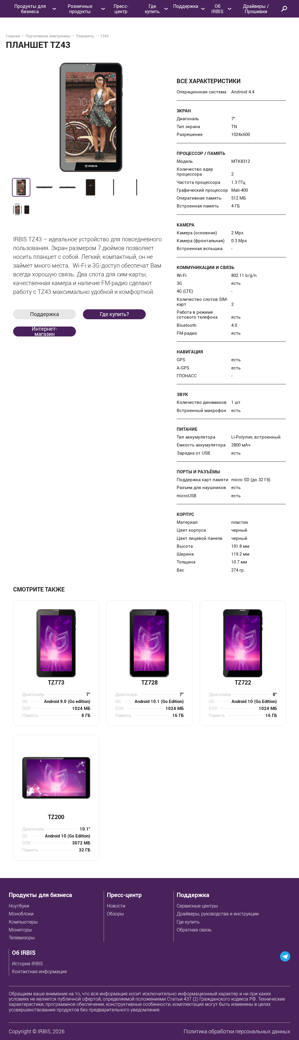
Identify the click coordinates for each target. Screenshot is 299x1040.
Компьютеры (23, 922)
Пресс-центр (121, 9)
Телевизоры (22, 937)
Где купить (188, 922)
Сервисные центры (197, 906)
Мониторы (20, 929)
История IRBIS (27, 963)
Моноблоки (21, 913)
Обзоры (115, 913)
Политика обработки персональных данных (237, 1031)
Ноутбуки (19, 906)
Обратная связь (194, 929)
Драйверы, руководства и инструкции (218, 913)
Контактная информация (39, 971)
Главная (13, 36)
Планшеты (85, 36)
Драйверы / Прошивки (256, 9)
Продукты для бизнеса (40, 894)
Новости (116, 906)
